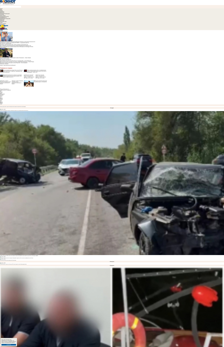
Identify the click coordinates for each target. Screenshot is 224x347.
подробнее (9, 90)
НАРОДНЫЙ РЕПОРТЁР (4, 16)
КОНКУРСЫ (2, 12)
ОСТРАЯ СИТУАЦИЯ (3, 31)
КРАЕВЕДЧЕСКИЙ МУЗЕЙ (5, 13)
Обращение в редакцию (4, 63)
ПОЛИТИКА (2, 20)
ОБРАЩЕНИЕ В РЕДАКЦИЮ (5, 18)
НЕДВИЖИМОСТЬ (3, 17)
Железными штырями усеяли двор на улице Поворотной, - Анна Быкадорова (13, 62)
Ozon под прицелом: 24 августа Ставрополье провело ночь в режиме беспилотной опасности (15, 110)
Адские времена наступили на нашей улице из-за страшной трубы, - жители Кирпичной (15, 60)
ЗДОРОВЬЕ (2, 11)
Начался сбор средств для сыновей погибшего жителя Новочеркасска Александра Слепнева (16, 46)
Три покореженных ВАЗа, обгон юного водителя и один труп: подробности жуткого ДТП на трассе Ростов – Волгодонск (19, 255)
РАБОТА (6, 25)
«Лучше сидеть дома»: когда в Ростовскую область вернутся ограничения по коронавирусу (13, 106)
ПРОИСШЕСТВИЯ (3, 21)
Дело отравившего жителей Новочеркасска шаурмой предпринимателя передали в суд (15, 45)
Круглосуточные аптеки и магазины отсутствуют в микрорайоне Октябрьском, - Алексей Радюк (17, 61)
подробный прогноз (3, 90)
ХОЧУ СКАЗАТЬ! (3, 23)
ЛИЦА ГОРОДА (2, 15)
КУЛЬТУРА (2, 14)
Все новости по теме (3, 43)
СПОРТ (1, 22)
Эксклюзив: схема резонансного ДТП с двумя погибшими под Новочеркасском (14, 44)
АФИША (1, 10)
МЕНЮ (1, 8)
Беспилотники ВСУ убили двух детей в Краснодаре (9, 260)
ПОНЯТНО (9, 344)
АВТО (1, 9)
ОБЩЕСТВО (2, 19)
